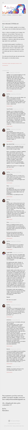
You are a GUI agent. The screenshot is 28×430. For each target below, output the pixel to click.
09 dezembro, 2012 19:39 (15, 349)
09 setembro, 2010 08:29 (15, 94)
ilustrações (13, 63)
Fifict (8, 222)
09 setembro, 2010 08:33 (15, 129)
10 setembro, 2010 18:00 (18, 252)
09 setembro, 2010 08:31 (18, 109)
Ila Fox (8, 94)
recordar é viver (18, 63)
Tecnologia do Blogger (15, 420)
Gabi (8, 72)
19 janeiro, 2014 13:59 (16, 366)
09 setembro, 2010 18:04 (15, 222)
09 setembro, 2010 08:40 (15, 172)
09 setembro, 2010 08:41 (14, 185)
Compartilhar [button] (5, 65)
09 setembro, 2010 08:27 (14, 72)
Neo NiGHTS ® (10, 144)
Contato (15, 15)
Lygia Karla (9, 252)
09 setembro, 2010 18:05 (15, 241)
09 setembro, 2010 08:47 (15, 199)
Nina (8, 186)
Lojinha (8, 15)
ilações (8, 63)
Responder (9, 91)
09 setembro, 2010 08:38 (20, 144)
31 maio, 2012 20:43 (16, 319)
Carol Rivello (10, 109)
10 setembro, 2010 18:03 (15, 304)
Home (4, 15)
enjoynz (18, 423)
